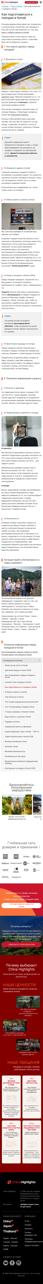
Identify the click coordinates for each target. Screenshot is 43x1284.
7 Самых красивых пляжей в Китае (19, 712)
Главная (5, 6)
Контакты (29, 1229)
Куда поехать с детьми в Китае (18, 717)
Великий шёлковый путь (15, 751)
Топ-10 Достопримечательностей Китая (21, 702)
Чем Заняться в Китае (14, 697)
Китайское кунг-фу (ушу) (15, 756)
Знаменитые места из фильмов (18, 727)
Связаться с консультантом (21, 945)
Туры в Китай (16, 6)
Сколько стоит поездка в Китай (18, 682)
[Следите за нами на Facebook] (12, 1265)
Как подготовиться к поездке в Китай (21, 687)
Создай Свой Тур (31, 2)
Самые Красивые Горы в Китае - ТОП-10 (22, 732)
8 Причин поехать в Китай (16, 692)
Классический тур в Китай (12, 616)
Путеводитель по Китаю (12, 660)
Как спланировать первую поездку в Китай (20, 676)
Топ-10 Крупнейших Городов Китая (19, 707)
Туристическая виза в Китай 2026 (19, 737)
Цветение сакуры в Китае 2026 (18, 670)
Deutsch (13, 1238)
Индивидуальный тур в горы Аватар (17, 621)
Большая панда (11, 746)
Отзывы (28, 1225)
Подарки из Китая (12, 722)
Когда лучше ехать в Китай (16, 665)
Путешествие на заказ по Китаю (21, 905)
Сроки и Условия (32, 1245)
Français (6, 1242)
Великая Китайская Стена (16, 741)
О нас (27, 1221)
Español (15, 1242)
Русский (13, 1246)
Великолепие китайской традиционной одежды (21, 762)
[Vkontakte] (5, 1265)
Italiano (6, 1246)
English (6, 1238)
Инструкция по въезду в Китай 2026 (20, 768)
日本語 (5, 1249)
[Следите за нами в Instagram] (18, 1265)
